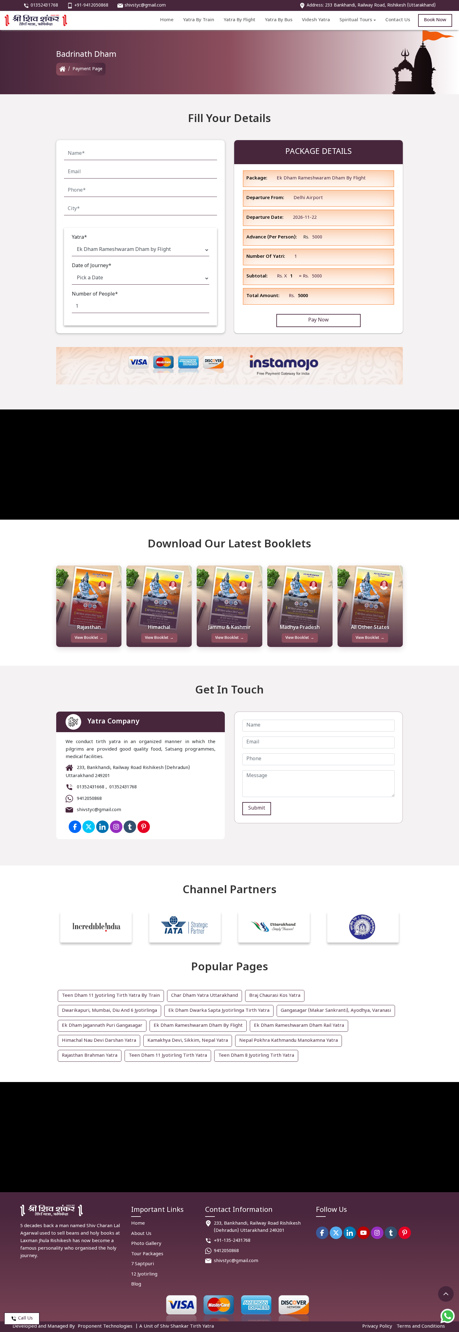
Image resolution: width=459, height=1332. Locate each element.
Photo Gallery (146, 1244)
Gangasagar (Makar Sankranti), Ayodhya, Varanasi (336, 1011)
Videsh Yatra (316, 20)
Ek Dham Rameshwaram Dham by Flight (198, 1026)
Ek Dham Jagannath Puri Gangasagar (102, 1026)
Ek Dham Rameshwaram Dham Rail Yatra (299, 1026)
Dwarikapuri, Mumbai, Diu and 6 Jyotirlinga (109, 1011)
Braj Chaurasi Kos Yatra (274, 996)
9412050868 (89, 799)
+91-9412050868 (91, 5)
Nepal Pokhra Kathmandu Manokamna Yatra (288, 1041)
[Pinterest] (404, 1233)
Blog (136, 1284)
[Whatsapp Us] (447, 1316)
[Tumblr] (391, 1233)
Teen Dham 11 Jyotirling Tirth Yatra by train (111, 996)
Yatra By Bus (279, 20)
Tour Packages (147, 1254)
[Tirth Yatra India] (62, 69)
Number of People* (95, 294)
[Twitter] (88, 826)
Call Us (25, 1318)
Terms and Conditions (421, 1327)
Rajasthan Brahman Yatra (89, 1056)
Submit (256, 808)
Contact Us (397, 20)
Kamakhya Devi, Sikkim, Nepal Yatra (187, 1041)
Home (167, 20)
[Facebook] (75, 826)
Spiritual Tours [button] (355, 20)
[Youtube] (363, 1233)
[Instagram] (377, 1233)
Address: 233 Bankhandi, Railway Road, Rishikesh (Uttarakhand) (371, 5)
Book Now (435, 20)
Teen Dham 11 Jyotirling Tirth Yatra (168, 1056)
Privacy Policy (377, 1327)
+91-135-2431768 (232, 1241)
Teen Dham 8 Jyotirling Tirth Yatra (256, 1056)
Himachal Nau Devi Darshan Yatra (99, 1041)
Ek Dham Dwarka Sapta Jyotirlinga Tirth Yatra (218, 1011)
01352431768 (44, 5)
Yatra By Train (198, 20)
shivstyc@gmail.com (145, 5)
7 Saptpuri (142, 1264)
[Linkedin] (349, 1233)
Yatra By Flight (239, 20)
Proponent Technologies (105, 1327)
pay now (318, 320)
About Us (141, 1234)
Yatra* (79, 237)
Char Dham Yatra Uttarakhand (204, 996)
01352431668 (90, 788)
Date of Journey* (91, 266)
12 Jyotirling (144, 1274)
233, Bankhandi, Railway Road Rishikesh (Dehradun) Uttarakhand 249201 (257, 1227)
